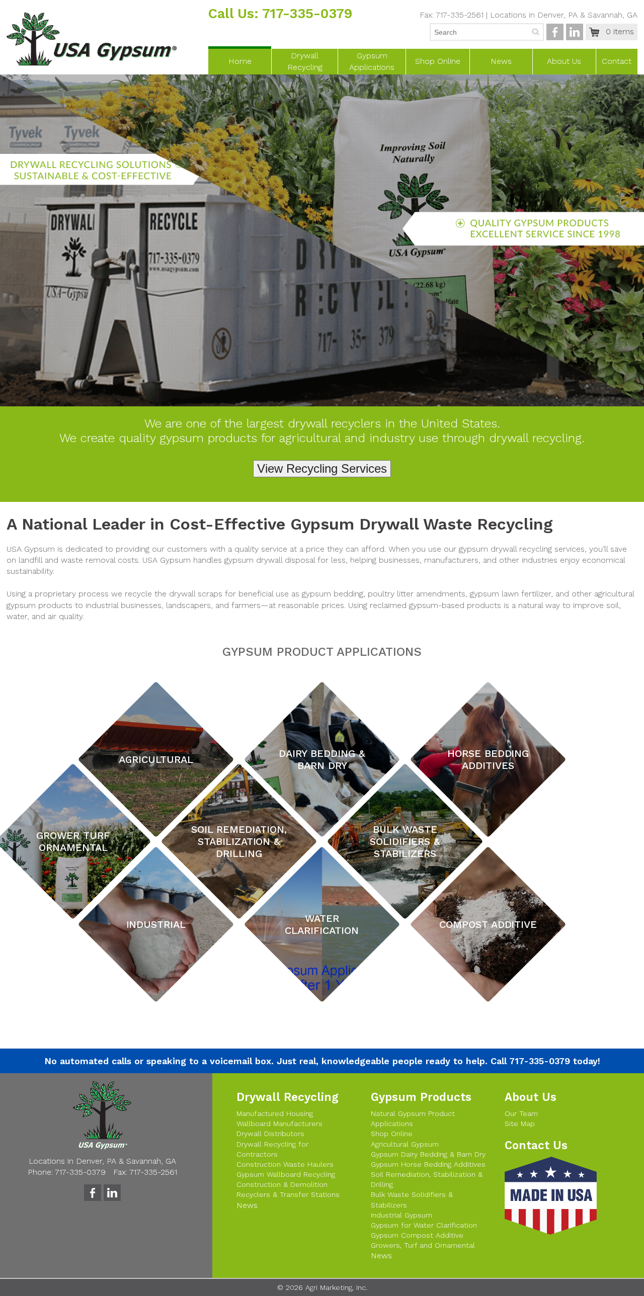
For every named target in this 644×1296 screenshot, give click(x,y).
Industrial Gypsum (401, 1215)
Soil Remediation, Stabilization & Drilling (426, 1179)
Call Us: (235, 14)
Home (240, 61)
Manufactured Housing (274, 1113)
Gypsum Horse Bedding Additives (428, 1164)
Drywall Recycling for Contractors (272, 1149)
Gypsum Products (421, 1096)
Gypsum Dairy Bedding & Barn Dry (428, 1154)
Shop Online (437, 61)
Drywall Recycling (287, 1096)
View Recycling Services (322, 468)
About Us (564, 61)
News (501, 61)
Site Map (520, 1123)
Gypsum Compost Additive (417, 1235)
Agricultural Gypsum (405, 1144)
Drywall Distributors (270, 1134)
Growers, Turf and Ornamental (423, 1245)
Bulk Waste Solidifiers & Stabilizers (412, 1199)
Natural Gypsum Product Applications (413, 1118)
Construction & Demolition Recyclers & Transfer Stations (288, 1189)
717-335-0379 (307, 14)
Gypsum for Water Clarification (424, 1225)
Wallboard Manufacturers (279, 1123)
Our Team (521, 1113)
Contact (616, 61)
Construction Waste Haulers (285, 1164)
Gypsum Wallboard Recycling (285, 1174)
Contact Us (536, 1145)
